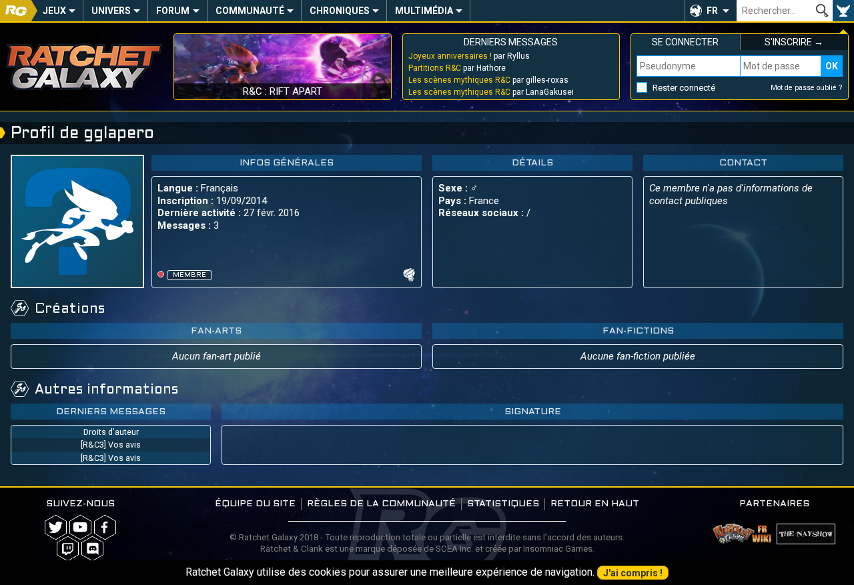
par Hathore (457, 68)
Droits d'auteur (111, 432)
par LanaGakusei (491, 92)
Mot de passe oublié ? (807, 87)
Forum (172, 10)
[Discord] (92, 548)
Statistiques (503, 504)
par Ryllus (469, 56)
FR (712, 10)
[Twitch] (68, 548)
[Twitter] (56, 527)
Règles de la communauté (381, 504)
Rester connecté (684, 88)
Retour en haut (594, 504)
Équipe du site (255, 504)
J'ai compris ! (633, 573)
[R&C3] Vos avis (111, 445)
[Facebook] (105, 527)
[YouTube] (80, 527)
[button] (711, 10)
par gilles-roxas (488, 80)
